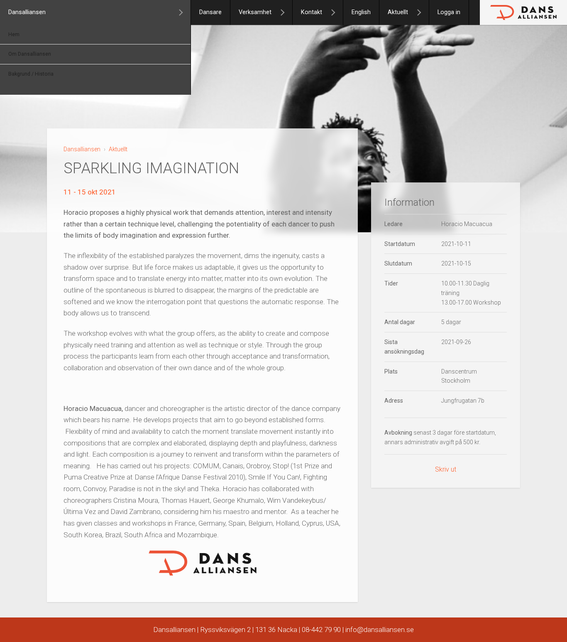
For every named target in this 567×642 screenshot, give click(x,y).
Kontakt (311, 12)
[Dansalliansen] (184, 12)
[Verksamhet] (286, 12)
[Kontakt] (336, 12)
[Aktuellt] (422, 12)
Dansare (210, 12)
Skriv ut (445, 470)
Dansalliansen (27, 12)
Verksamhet (255, 12)
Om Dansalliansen (29, 54)
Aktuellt (398, 12)
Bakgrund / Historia (31, 74)
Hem (14, 34)
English (361, 12)
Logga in (448, 12)
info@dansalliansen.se (379, 629)
